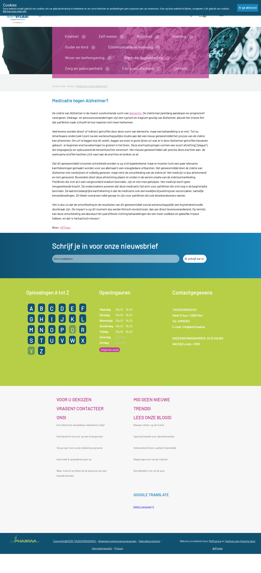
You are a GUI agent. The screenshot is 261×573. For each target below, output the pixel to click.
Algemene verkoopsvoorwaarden (117, 541)
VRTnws (65, 227)
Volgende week (110, 349)
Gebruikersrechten (149, 541)
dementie (135, 113)
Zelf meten (108, 36)
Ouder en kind (76, 47)
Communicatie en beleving (130, 47)
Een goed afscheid (138, 68)
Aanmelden (235, 13)
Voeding (179, 36)
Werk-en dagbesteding (143, 57)
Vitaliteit (72, 36)
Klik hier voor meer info (14, 11)
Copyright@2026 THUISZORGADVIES (74, 541)
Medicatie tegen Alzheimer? (92, 86)
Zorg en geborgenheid (83, 68)
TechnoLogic (232, 541)
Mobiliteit (144, 36)
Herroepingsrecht (102, 548)
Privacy (118, 548)
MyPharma (215, 541)
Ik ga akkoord (248, 8)
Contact (180, 68)
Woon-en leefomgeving (85, 57)
